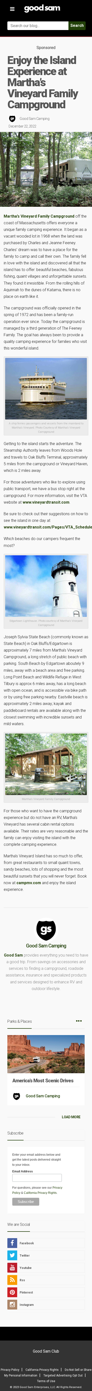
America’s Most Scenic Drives (42, 1081)
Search (77, 25)
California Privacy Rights (40, 1193)
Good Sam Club (46, 1351)
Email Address (22, 1171)
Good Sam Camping (34, 119)
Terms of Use (46, 1381)
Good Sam (13, 955)
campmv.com (28, 882)
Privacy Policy (10, 1370)
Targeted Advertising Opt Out (63, 1375)
